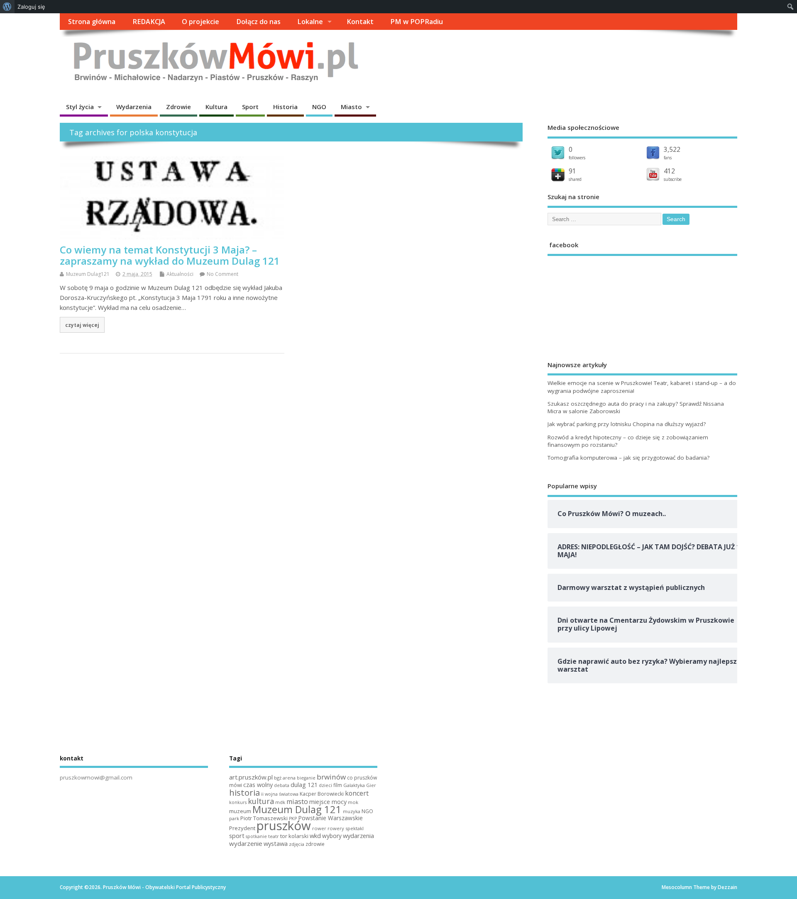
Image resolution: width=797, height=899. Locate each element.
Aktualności (179, 274)
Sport (250, 106)
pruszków (284, 825)
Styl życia (80, 106)
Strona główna (91, 21)
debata (281, 785)
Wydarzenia (134, 106)
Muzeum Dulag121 (88, 274)
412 (669, 170)
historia (244, 792)
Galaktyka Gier (359, 785)
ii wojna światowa (279, 794)
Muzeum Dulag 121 (297, 809)
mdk (280, 802)
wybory (332, 836)
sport (236, 835)
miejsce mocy (328, 802)
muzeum (240, 811)
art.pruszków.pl (251, 777)
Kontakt (360, 21)
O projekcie (200, 21)
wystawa (276, 843)
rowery (336, 828)
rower (319, 828)
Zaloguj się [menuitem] (31, 6)
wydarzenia (358, 835)
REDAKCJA (148, 21)
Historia (285, 106)
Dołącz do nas (258, 21)
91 (572, 170)
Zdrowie (178, 106)
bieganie (306, 778)
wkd (315, 835)
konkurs (238, 802)
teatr (273, 836)
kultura (261, 801)
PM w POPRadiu (416, 21)
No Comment (222, 274)
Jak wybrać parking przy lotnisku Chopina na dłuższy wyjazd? (627, 424)
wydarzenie (245, 843)
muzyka (351, 811)
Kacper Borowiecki (322, 793)
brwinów (331, 777)
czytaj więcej (82, 325)
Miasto (351, 106)
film (337, 785)
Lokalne (310, 21)
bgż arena (285, 778)
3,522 (672, 149)
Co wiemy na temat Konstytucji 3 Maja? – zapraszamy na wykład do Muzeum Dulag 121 (170, 255)
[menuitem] (7, 6)
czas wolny (258, 785)
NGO (319, 106)
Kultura (216, 106)
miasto (297, 801)
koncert (357, 793)
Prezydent (242, 828)
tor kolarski (294, 836)
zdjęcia (296, 844)
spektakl (354, 828)
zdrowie (315, 844)
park (234, 818)
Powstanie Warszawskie (330, 818)
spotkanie (256, 836)
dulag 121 (304, 785)
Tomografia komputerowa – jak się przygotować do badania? (628, 457)
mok (353, 802)
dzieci (325, 785)
